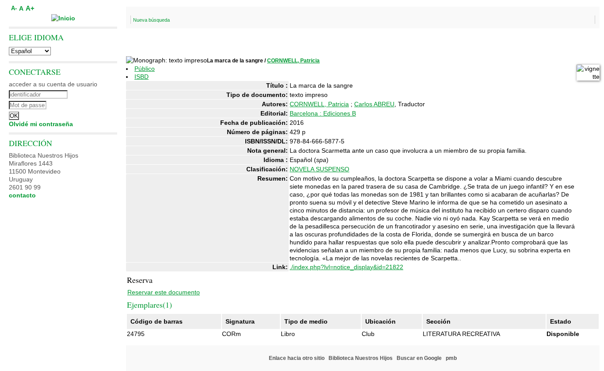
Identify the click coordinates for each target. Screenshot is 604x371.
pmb (451, 358)
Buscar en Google (419, 358)
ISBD (141, 76)
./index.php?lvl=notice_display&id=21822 (346, 267)
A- (14, 8)
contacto (22, 195)
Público (144, 68)
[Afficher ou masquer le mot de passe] (87, 104)
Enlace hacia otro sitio (297, 358)
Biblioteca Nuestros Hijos (361, 358)
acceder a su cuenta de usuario (53, 84)
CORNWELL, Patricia (293, 61)
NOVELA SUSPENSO (319, 169)
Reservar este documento (163, 292)
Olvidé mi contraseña (41, 124)
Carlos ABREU (374, 104)
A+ (30, 8)
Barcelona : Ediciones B (323, 113)
